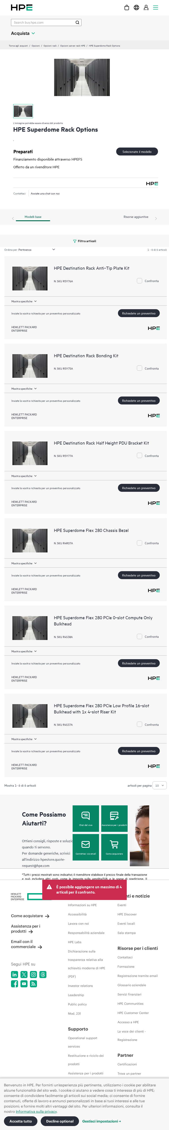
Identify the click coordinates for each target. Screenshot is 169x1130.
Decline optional (59, 1121)
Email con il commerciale (23, 944)
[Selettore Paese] (136, 7)
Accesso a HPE (128, 1022)
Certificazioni (127, 1064)
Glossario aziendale (132, 985)
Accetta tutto (20, 1121)
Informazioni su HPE (82, 905)
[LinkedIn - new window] (14, 974)
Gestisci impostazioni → (101, 1121)
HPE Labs (74, 942)
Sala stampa (127, 933)
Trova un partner (129, 1074)
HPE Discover (127, 914)
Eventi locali (126, 924)
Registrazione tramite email (138, 976)
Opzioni (36, 45)
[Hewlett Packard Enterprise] (21, 7)
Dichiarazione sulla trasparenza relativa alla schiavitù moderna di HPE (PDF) (86, 963)
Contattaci (125, 957)
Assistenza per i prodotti (114, 825)
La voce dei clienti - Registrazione (132, 1035)
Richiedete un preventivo (139, 313)
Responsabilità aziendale (86, 933)
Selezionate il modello (137, 151)
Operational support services (82, 1042)
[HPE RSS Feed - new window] (33, 983)
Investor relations (80, 986)
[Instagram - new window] (33, 974)
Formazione (126, 967)
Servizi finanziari (129, 994)
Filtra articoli (86, 240)
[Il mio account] (146, 7)
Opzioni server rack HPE (72, 45)
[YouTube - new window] (24, 983)
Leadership (76, 995)
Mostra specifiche (21, 301)
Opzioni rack (50, 45)
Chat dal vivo (85, 825)
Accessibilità (77, 914)
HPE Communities (130, 1004)
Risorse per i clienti (138, 948)
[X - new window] (24, 974)
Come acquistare (114, 853)
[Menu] (155, 7)
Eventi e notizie (134, 896)
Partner (125, 1055)
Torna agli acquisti (18, 45)
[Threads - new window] (42, 974)
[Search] (77, 22)
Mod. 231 (74, 1014)
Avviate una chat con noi (45, 193)
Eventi (122, 905)
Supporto (78, 1029)
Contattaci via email (86, 853)
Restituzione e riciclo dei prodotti (86, 1060)
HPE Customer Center (133, 1013)
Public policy (77, 1004)
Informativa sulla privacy (36, 1111)
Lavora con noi (78, 924)
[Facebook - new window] (14, 983)
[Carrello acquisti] (126, 7)
